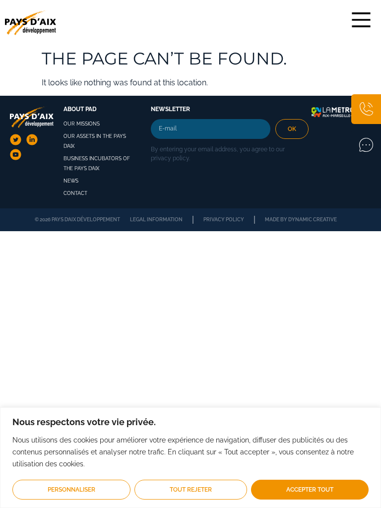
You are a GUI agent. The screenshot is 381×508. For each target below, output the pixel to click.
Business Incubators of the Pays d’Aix (97, 163)
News (71, 181)
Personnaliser (71, 489)
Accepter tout (309, 489)
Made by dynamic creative (301, 219)
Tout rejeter (191, 489)
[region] (190, 457)
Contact (75, 193)
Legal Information (156, 219)
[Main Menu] (361, 19)
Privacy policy (223, 219)
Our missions (82, 124)
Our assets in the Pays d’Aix (95, 141)
